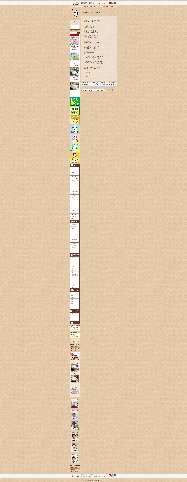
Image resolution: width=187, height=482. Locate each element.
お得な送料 (74, 346)
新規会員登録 (75, 27)
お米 (85, 62)
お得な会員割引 (75, 348)
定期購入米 (74, 350)
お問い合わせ (75, 471)
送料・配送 (74, 467)
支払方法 (74, 469)
